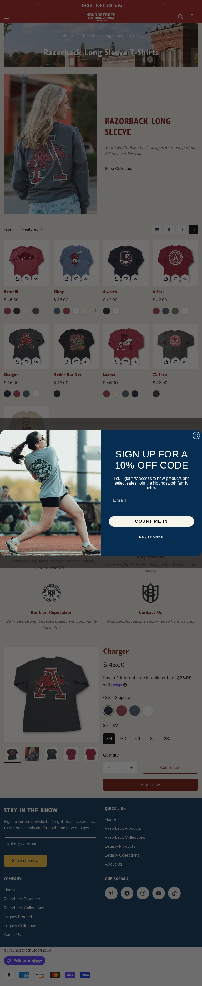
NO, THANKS (151, 537)
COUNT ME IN (151, 521)
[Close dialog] (196, 435)
